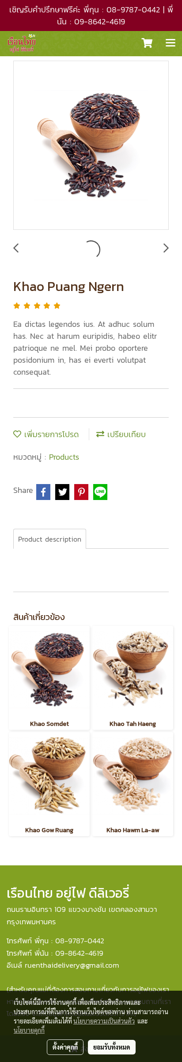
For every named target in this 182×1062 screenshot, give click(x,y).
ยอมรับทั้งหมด (111, 1047)
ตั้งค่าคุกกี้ (65, 1047)
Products (64, 457)
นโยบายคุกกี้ (29, 1030)
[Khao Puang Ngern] (91, 145)
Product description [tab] (49, 539)
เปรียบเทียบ (125, 434)
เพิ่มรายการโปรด (50, 434)
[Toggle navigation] (170, 43)
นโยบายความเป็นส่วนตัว (104, 1021)
